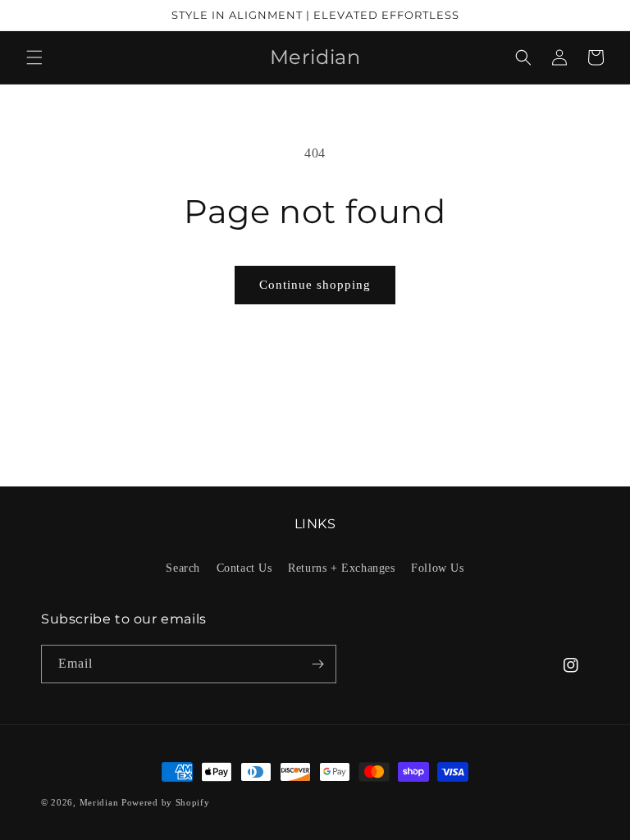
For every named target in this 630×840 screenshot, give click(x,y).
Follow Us (437, 568)
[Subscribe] (317, 664)
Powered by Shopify (165, 802)
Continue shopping (315, 284)
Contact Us (244, 568)
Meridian (99, 802)
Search (183, 568)
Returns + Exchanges (341, 568)
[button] (34, 57)
